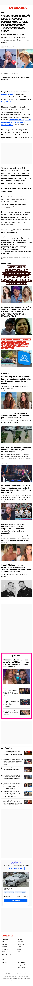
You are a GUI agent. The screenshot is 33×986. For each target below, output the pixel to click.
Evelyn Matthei (21, 257)
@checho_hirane (20, 237)
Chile (3, 12)
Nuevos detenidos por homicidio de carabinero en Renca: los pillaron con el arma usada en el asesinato (13, 769)
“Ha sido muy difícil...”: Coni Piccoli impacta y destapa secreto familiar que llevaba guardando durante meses (16, 380)
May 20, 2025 (5, 253)
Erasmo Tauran (12, 47)
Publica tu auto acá (16, 868)
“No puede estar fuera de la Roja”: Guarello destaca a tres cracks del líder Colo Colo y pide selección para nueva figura (16, 489)
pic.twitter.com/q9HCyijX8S (10, 250)
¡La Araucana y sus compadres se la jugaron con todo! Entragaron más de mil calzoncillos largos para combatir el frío (11, 703)
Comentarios (14, 73)
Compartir (5, 73)
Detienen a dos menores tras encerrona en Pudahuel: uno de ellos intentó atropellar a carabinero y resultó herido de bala (13, 753)
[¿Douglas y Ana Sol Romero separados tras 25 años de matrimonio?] (25, 713)
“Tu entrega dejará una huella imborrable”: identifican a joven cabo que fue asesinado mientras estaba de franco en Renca (12, 802)
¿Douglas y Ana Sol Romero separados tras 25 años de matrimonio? (10, 712)
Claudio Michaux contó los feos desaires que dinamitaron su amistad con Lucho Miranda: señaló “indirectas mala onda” (16, 568)
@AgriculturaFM (19, 248)
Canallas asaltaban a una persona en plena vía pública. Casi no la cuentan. (16, 421)
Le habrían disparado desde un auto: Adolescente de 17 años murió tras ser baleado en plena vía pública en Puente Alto (13, 794)
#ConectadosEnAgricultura (13, 246)
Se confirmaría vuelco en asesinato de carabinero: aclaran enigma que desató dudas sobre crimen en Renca (13, 762)
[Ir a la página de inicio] (18, 8)
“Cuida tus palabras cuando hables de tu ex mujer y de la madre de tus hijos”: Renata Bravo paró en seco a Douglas (10, 692)
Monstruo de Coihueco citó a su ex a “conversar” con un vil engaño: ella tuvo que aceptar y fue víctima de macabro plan (16, 311)
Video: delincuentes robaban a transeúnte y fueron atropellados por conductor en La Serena (15, 415)
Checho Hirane (12, 257)
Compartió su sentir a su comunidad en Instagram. (14, 575)
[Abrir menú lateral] (2, 7)
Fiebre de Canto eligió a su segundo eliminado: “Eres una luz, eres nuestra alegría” (16, 449)
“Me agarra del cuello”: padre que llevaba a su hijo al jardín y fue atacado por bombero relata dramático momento (12, 786)
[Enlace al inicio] (16, 656)
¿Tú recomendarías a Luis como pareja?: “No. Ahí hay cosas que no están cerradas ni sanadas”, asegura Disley (16, 663)
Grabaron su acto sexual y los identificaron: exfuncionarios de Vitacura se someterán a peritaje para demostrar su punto (12, 777)
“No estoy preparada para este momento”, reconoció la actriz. (14, 387)
